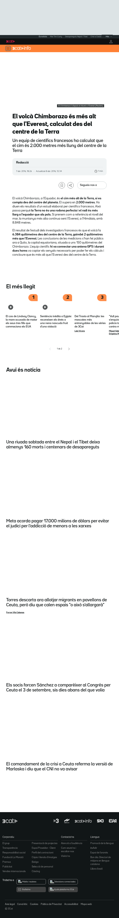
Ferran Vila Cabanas (15, 612)
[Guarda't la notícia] (62, 185)
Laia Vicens (80, 331)
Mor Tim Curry (56, 37)
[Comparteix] (70, 185)
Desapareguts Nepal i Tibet (76, 37)
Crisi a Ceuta (96, 37)
